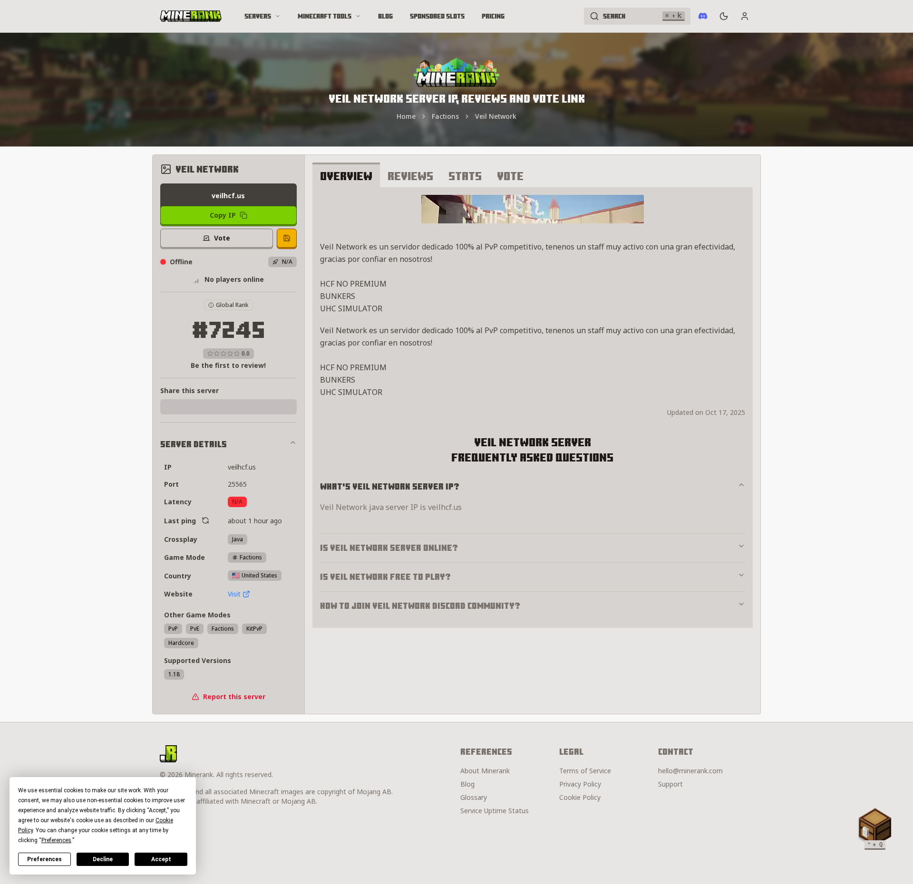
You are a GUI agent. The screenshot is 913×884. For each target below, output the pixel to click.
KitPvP (254, 629)
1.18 (174, 674)
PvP (173, 629)
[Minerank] (191, 16)
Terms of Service (585, 770)
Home (406, 116)
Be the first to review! (228, 365)
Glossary (473, 797)
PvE (194, 629)
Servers (257, 16)
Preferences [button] (56, 840)
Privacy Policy (580, 783)
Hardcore (181, 643)
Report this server (234, 696)
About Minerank (485, 770)
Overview (346, 176)
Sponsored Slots (437, 16)
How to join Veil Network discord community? (420, 605)
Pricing (493, 16)
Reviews (410, 176)
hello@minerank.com (690, 770)
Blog (385, 16)
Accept (161, 859)
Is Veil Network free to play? (385, 576)
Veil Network (495, 116)
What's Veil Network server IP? (389, 486)
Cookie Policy (580, 797)
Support (670, 783)
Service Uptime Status (494, 810)
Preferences (44, 859)
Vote (510, 176)
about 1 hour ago (255, 520)
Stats (465, 176)
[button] (875, 827)
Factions (445, 116)
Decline (103, 859)
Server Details (193, 444)
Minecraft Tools (324, 16)
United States (259, 575)
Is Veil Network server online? (389, 547)
